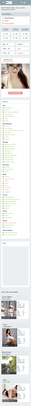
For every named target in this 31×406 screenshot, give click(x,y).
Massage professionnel (10, 144)
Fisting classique (9, 213)
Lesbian (7, 171)
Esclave (6, 183)
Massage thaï (8, 151)
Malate (13, 8)
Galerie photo (7, 59)
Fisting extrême (8, 217)
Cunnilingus (7, 206)
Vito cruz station (20, 8)
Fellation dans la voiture (10, 203)
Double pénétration (9, 116)
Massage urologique (10, 148)
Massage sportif (9, 157)
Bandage (7, 189)
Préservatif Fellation (9, 197)
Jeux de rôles (8, 187)
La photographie (9, 128)
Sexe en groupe (8, 114)
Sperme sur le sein (9, 225)
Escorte (6, 126)
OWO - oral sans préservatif (11, 112)
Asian (19, 48)
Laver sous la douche (10, 134)
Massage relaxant (9, 159)
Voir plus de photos (15, 93)
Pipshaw (7, 137)
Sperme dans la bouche (10, 223)
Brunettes (20, 53)
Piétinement (7, 192)
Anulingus (7, 139)
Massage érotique (9, 146)
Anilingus (7, 208)
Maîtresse (7, 176)
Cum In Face (8, 227)
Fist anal (7, 215)
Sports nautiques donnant (11, 232)
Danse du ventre (9, 169)
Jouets (6, 118)
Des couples (8, 132)
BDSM (6, 181)
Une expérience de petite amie (12, 199)
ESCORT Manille (5, 8)
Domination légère (9, 178)
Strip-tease (7, 167)
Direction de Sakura (9, 161)
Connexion (25, 2)
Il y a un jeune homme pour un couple (14, 130)
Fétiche (6, 120)
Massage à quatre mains (11, 155)
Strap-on (7, 185)
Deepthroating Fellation (10, 201)
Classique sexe (8, 107)
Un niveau (7, 110)
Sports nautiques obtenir (11, 234)
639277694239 (9, 18)
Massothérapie (8, 153)
